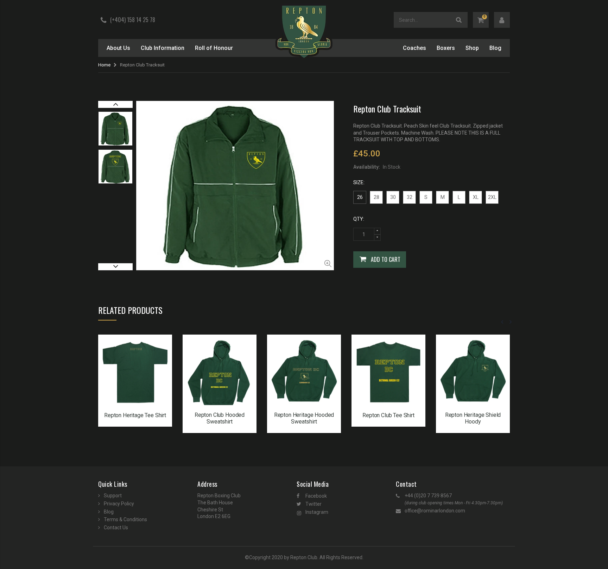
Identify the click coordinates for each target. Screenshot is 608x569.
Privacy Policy (119, 503)
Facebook (316, 496)
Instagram (316, 512)
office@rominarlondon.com (435, 510)
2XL (492, 197)
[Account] (502, 20)
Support (113, 495)
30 (393, 197)
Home (104, 64)
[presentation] (502, 322)
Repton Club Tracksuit (387, 108)
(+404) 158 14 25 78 (132, 19)
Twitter (313, 504)
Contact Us (116, 527)
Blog (109, 512)
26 (360, 197)
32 (409, 197)
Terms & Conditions (125, 519)
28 (376, 197)
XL (476, 197)
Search (459, 20)
